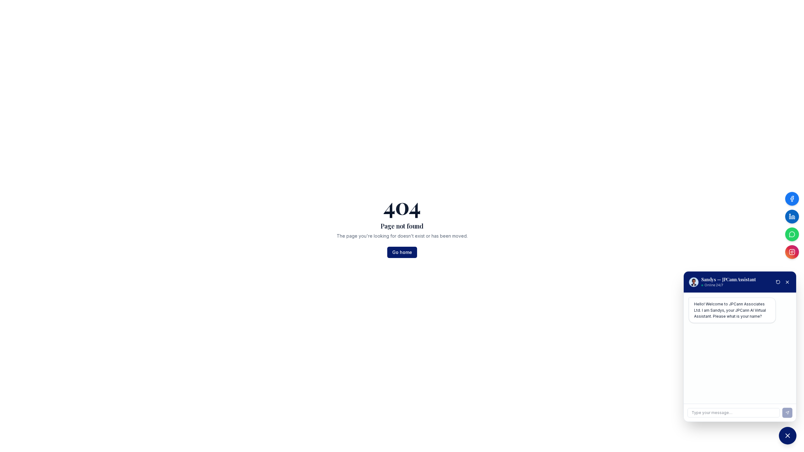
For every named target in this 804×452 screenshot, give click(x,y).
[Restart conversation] (778, 282)
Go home (402, 252)
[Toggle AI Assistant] (787, 435)
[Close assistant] (787, 282)
